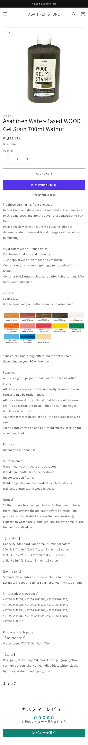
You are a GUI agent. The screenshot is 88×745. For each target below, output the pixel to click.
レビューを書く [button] (44, 732)
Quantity (8, 150)
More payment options (44, 194)
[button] (5, 14)
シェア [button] (12, 683)
